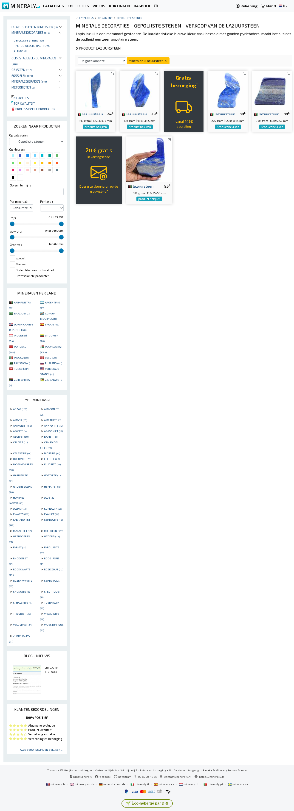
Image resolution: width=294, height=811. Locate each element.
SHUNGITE (22, 591)
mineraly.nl (191, 784)
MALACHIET (22, 530)
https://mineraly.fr (211, 776)
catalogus (86, 17)
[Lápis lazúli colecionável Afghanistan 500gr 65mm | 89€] (272, 90)
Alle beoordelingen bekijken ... (41, 749)
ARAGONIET (53, 431)
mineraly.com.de (114, 784)
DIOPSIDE (52, 453)
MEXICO (21, 357)
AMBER (20, 420)
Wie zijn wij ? (129, 770)
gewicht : (16, 231)
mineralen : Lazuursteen (146, 61)
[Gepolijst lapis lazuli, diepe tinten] (139, 90)
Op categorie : (18, 135)
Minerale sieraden (29, 81)
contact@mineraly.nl (177, 776)
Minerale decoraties (30, 32)
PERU (51, 357)
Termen (52, 770)
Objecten (21, 70)
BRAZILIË (22, 313)
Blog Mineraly (82, 776)
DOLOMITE (22, 458)
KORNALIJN (53, 508)
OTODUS (52, 536)
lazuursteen (92, 113)
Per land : (46, 201)
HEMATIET (52, 486)
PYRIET (19, 547)
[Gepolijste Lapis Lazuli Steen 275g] (228, 90)
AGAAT (20, 409)
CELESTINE (22, 453)
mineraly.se (240, 784)
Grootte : (16, 245)
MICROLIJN (53, 530)
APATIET (20, 431)
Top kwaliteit (23, 103)
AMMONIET (22, 425)
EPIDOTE (52, 458)
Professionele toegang (184, 770)
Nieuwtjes (20, 98)
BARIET (50, 436)
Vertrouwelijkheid (106, 770)
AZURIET (20, 436)
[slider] (12, 224)
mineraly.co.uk (84, 784)
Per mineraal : (19, 201)
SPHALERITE (22, 602)
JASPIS (19, 508)
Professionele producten (35, 109)
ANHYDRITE (53, 425)
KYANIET (51, 514)
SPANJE (52, 324)
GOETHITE (52, 475)
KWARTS (21, 514)
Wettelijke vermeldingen (76, 770)
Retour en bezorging (153, 770)
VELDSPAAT (22, 624)
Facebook (104, 776)
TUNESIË (21, 368)
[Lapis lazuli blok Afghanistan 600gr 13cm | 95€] (149, 159)
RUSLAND (53, 363)
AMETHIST (52, 420)
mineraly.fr (58, 784)
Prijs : (13, 218)
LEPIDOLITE (53, 519)
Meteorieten (23, 87)
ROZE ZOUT (53, 569)
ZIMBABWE (53, 379)
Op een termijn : (20, 185)
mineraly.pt (215, 784)
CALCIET (20, 442)
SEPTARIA (52, 580)
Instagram (124, 776)
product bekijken (96, 127)
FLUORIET (52, 464)
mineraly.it (142, 784)
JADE (49, 497)
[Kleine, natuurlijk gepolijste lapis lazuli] (95, 90)
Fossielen (22, 76)
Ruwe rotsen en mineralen (35, 27)
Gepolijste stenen (29, 40)
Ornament (105, 17)
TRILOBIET (22, 613)
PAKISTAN (22, 363)
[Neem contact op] (155, 6)
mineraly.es (166, 784)
